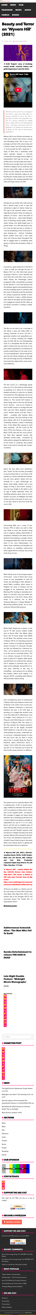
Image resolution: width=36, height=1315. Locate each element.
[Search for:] (18, 1036)
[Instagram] (18, 1185)
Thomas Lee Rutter (20, 41)
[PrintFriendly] (8, 1022)
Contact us (5, 1298)
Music (18, 10)
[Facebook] (8, 995)
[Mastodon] (8, 1004)
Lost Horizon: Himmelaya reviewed (17, 1264)
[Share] (8, 1025)
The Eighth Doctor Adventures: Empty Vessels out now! (17, 1089)
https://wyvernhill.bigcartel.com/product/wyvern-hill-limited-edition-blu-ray (18, 883)
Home (4, 5)
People (4, 1148)
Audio (28, 10)
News (13, 5)
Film (21, 5)
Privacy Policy (5, 1301)
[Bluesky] (8, 998)
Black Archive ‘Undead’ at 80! (12, 1112)
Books (15, 15)
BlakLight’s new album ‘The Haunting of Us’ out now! (17, 1095)
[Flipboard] (8, 1013)
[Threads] (8, 1001)
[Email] (8, 1019)
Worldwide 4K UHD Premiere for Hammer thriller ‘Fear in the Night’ (16, 1107)
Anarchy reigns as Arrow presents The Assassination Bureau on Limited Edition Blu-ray (18, 1101)
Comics (5, 15)
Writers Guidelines (7, 1307)
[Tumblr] (8, 1010)
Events (4, 1155)
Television (7, 10)
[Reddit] (8, 1007)
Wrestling (5, 1151)
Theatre (4, 1140)
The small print (6, 1304)
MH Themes (28, 1313)
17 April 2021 (8, 41)
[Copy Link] (8, 1016)
